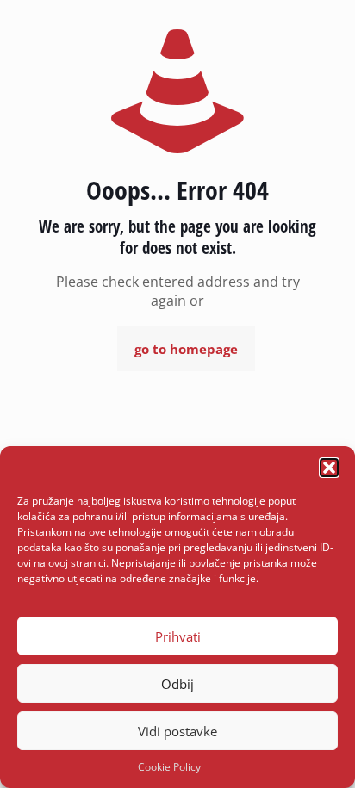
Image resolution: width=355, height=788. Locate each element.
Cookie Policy (169, 767)
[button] (329, 467)
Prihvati (178, 636)
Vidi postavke (177, 731)
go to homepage (186, 348)
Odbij (177, 683)
